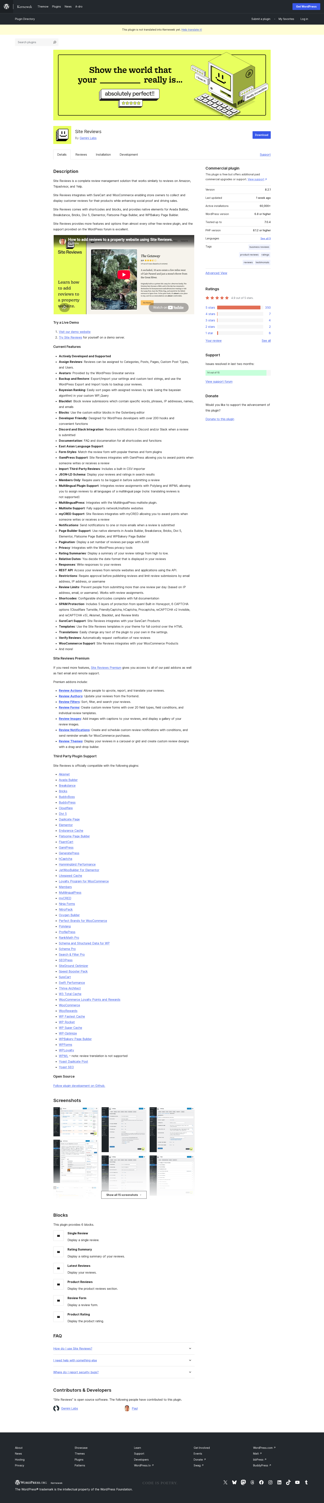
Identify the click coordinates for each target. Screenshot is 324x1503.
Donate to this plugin (220, 419)
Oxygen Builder (69, 915)
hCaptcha (65, 859)
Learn (137, 1447)
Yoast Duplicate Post (73, 1061)
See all (266, 340)
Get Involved (202, 1447)
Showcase (81, 1447)
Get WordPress (306, 6)
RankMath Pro (69, 937)
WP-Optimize (68, 1033)
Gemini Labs (88, 138)
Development (129, 154)
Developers (141, 1459)
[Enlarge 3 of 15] (93, 1191)
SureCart (65, 977)
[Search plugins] (54, 42)
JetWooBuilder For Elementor (79, 870)
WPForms (65, 1044)
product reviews (249, 254)
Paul (135, 1408)
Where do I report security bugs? (76, 1372)
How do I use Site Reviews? (72, 1348)
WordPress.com (264, 1447)
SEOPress (66, 960)
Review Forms (69, 707)
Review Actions (70, 690)
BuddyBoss (67, 797)
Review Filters (69, 702)
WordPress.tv (144, 1465)
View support (256, 179)
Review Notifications (74, 730)
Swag (199, 1465)
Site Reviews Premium (106, 667)
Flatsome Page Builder (74, 836)
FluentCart (66, 842)
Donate (200, 1459)
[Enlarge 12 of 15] (189, 1160)
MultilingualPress (70, 892)
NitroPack (66, 909)
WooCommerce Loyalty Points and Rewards (89, 999)
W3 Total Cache (70, 994)
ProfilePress (67, 932)
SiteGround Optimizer (73, 966)
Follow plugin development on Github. (79, 1086)
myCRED (65, 898)
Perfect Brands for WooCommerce (83, 921)
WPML (63, 1056)
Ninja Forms (67, 904)
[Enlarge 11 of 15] (189, 1112)
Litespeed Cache (70, 875)
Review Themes (70, 741)
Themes (80, 1453)
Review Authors (70, 696)
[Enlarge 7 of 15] (141, 1160)
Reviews (81, 154)
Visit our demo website (75, 332)
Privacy (19, 1465)
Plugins (79, 1459)
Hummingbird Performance (77, 864)
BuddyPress (67, 802)
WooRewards (68, 1011)
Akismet (64, 774)
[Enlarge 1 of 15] (93, 1112)
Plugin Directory (25, 18)
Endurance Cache (71, 830)
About (18, 1447)
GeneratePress (69, 853)
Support (265, 154)
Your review (214, 340)
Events (198, 1453)
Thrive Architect (70, 988)
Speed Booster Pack (73, 971)
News (18, 1453)
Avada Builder (68, 780)
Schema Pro (67, 949)
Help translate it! (192, 29)
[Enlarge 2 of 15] (93, 1144)
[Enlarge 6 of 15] (141, 1112)
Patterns (80, 1465)
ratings (265, 254)
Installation (103, 154)
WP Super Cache (70, 1028)
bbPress (260, 1459)
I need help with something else (75, 1360)
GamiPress (66, 847)
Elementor (66, 825)
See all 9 (265, 238)
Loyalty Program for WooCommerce (84, 881)
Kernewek (56, 1482)
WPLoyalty (66, 1050)
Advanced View (216, 273)
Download (261, 134)
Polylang (65, 926)
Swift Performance (72, 982)
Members (65, 887)
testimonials (262, 262)
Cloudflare (66, 808)
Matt (257, 1453)
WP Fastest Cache (72, 1016)
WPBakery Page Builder (75, 1039)
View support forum (219, 381)
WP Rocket (67, 1022)
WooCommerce (69, 1005)
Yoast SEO (66, 1067)
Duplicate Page (69, 819)
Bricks (63, 791)
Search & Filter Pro (72, 954)
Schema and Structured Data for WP (84, 943)
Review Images (70, 719)
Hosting (20, 1459)
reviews (248, 262)
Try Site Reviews (70, 337)
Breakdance (67, 785)
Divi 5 (63, 814)
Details (62, 154)
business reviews (259, 247)
